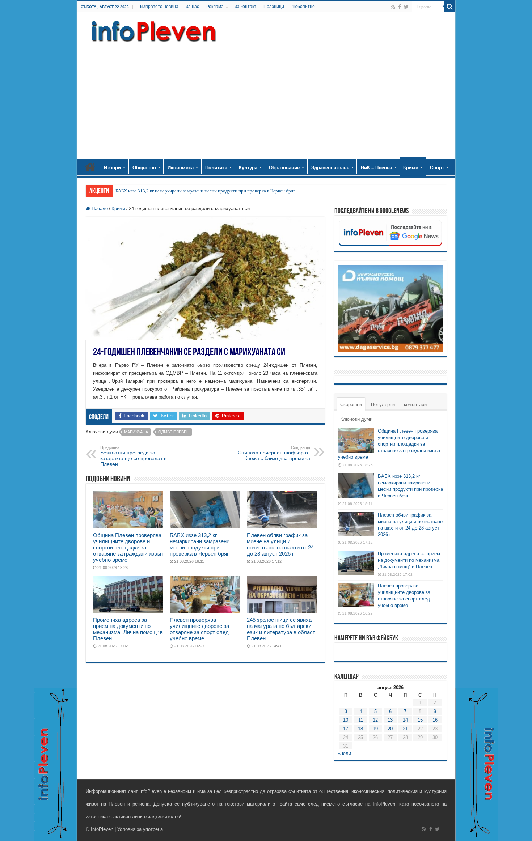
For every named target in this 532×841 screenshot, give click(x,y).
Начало (90, 166)
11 (360, 720)
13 (390, 720)
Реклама (215, 6)
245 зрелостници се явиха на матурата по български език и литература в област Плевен (281, 629)
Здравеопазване (330, 167)
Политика (216, 167)
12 (375, 720)
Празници (273, 6)
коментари (415, 404)
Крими (410, 167)
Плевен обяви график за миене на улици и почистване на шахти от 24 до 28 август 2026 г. (280, 544)
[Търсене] (449, 6)
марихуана (136, 432)
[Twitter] (406, 7)
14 (405, 720)
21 (405, 728)
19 (375, 728)
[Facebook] (399, 7)
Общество (144, 167)
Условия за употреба (140, 829)
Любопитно (303, 6)
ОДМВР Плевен (173, 432)
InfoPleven (102, 829)
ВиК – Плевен (376, 167)
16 (435, 720)
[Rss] (393, 7)
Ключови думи (356, 419)
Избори (112, 167)
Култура (248, 167)
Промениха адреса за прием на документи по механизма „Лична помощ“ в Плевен (128, 629)
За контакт (245, 6)
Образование (284, 167)
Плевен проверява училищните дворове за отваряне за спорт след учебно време (199, 629)
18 (360, 728)
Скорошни (351, 404)
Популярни (383, 404)
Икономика (181, 167)
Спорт (437, 167)
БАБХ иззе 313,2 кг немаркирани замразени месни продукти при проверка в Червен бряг (205, 191)
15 (420, 720)
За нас (192, 6)
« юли (344, 753)
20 (390, 728)
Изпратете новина (159, 6)
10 (345, 720)
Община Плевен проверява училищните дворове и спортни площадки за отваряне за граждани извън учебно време (128, 547)
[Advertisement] (266, 97)
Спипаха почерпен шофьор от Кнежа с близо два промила (274, 453)
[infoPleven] (152, 30)
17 (345, 728)
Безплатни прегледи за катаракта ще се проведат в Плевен (133, 456)
